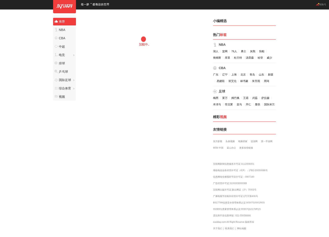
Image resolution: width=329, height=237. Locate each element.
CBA (62, 38)
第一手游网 (266, 141)
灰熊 (252, 51)
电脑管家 (242, 141)
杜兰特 (238, 57)
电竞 (62, 55)
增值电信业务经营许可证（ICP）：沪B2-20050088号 (240, 170)
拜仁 (248, 104)
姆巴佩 (235, 97)
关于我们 (217, 228)
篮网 (225, 51)
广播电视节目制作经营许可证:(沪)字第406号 (235, 196)
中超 (62, 46)
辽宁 (225, 74)
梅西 (215, 97)
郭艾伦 (232, 81)
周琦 (266, 81)
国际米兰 (269, 104)
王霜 (245, 97)
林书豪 (244, 81)
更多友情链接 (246, 147)
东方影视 (217, 141)
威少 (269, 57)
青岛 (252, 74)
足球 (222, 91)
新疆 (270, 74)
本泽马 (217, 104)
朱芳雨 (256, 81)
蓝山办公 (231, 147)
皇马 (239, 104)
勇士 (243, 51)
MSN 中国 (218, 147)
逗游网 (254, 141)
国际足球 (65, 80)
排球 (62, 63)
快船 (261, 51)
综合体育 (65, 88)
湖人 (215, 51)
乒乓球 (63, 71)
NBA (62, 29)
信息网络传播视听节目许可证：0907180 (233, 177)
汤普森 (250, 57)
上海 (234, 74)
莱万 (225, 97)
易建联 (221, 81)
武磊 (255, 97)
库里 (227, 57)
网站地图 (241, 228)
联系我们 (229, 228)
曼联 (257, 104)
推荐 (62, 21)
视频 (62, 96)
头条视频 (230, 141)
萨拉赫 (265, 97)
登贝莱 (229, 104)
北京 (243, 74)
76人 (234, 51)
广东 (215, 74)
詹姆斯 (217, 57)
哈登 (260, 57)
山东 (261, 74)
